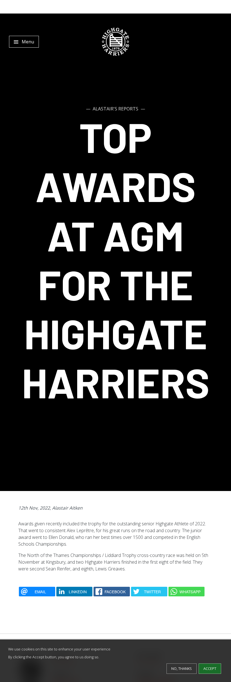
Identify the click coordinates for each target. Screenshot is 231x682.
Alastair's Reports (115, 109)
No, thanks (181, 668)
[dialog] (115, 660)
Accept (209, 668)
